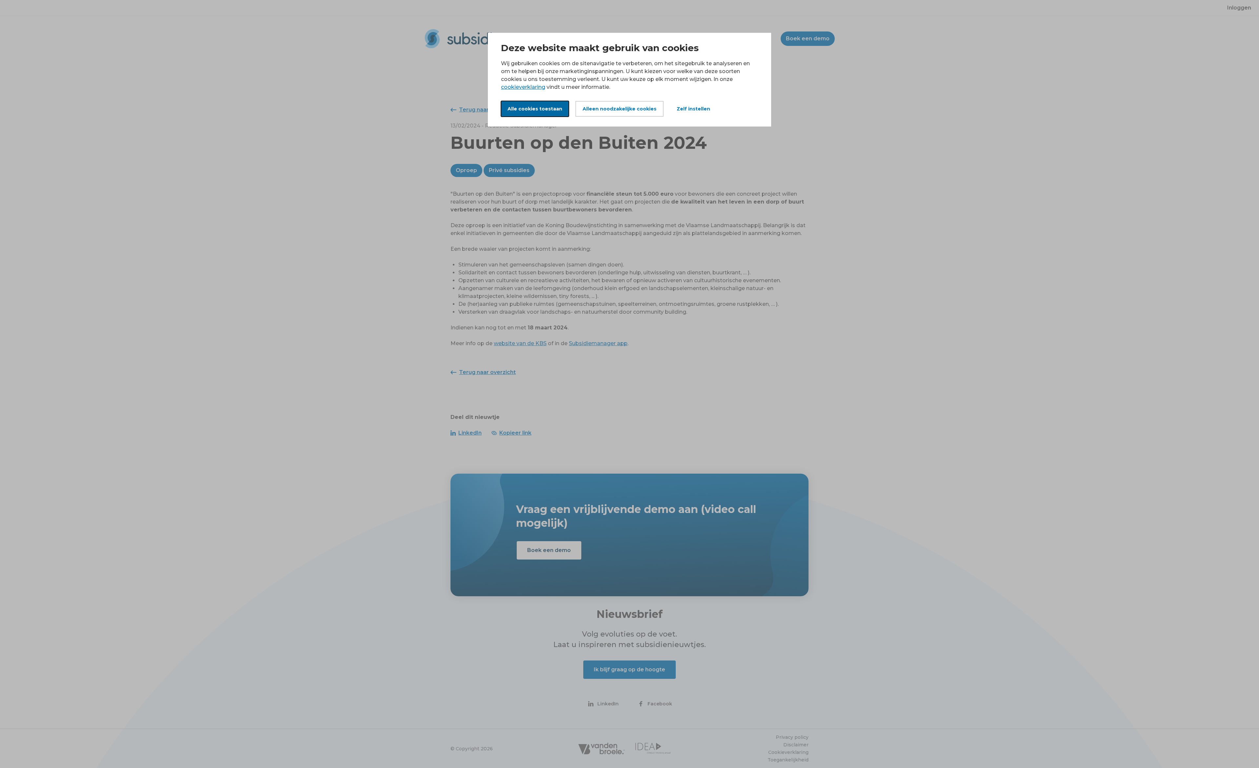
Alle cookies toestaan (535, 109)
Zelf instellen (693, 109)
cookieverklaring (523, 87)
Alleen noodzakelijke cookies (619, 109)
